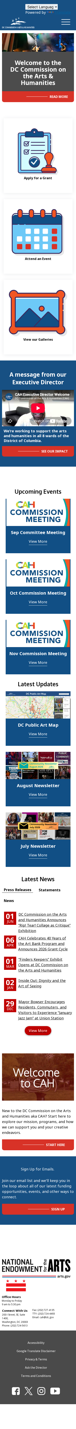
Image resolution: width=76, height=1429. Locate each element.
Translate (62, 12)
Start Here (55, 1145)
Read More (59, 96)
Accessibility (36, 1343)
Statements (50, 889)
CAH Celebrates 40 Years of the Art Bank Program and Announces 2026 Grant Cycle (43, 943)
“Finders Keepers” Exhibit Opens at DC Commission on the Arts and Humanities (43, 965)
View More (38, 541)
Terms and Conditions (36, 1376)
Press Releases (17, 889)
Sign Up (58, 1209)
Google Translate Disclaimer (36, 1351)
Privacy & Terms (36, 1359)
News (9, 900)
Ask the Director (36, 1367)
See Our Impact (54, 451)
